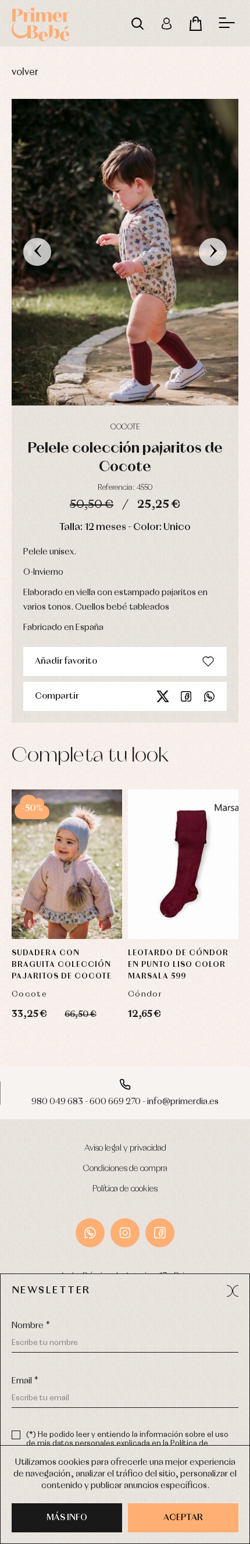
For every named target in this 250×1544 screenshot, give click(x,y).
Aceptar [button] (183, 1518)
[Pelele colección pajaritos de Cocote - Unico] (125, 252)
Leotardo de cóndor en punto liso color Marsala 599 (178, 964)
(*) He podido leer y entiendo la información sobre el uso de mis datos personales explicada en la (127, 1443)
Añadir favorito (66, 661)
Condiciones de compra (125, 1169)
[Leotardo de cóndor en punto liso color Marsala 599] (183, 864)
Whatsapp (209, 696)
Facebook (186, 696)
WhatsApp (90, 1232)
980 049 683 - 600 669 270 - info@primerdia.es (125, 1102)
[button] (232, 1291)
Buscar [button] (137, 23)
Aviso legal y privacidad (125, 1148)
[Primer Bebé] (41, 23)
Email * (25, 1381)
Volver (25, 72)
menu (226, 23)
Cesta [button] (195, 23)
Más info (67, 1518)
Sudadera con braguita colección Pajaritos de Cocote (62, 964)
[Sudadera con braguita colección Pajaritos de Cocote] (67, 864)
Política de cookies (125, 1189)
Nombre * (31, 1326)
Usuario (166, 23)
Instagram (125, 1232)
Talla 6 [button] (183, 848)
